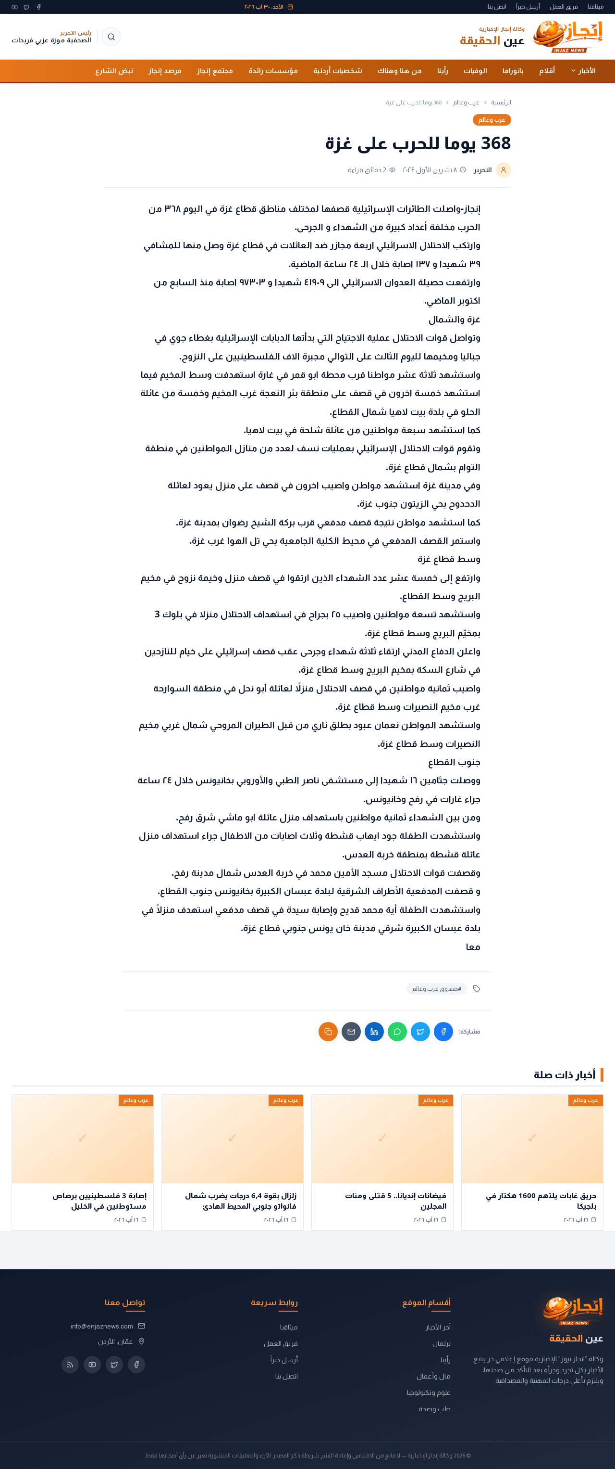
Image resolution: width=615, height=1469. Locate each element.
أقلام (547, 70)
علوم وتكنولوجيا (429, 1392)
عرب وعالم (466, 102)
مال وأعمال (434, 1376)
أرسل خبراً (528, 6)
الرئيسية (501, 102)
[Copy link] (328, 1031)
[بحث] (111, 36)
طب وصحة (434, 1409)
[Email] (351, 1031)
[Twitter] (27, 7)
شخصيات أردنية (337, 70)
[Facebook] (39, 7)
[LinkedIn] (374, 1031)
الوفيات (475, 70)
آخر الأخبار (438, 1327)
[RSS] (70, 1364)
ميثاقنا (595, 6)
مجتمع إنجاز (215, 70)
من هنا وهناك (400, 70)
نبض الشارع (114, 70)
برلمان (441, 1343)
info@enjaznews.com (102, 1326)
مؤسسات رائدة (273, 70)
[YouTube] (15, 7)
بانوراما (513, 70)
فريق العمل (564, 6)
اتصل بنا (497, 6)
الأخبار (587, 70)
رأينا (442, 70)
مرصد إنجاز (165, 70)
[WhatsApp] (397, 1031)
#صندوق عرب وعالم (436, 988)
